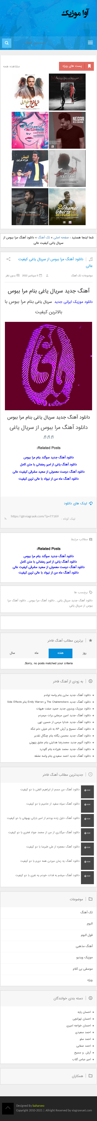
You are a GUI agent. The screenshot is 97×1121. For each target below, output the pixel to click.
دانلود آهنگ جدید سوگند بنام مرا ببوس (49, 457)
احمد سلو (85, 1039)
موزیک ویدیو (84, 957)
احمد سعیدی (83, 1032)
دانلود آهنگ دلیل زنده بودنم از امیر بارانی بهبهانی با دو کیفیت (43, 818)
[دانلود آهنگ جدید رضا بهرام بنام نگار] (67, 130)
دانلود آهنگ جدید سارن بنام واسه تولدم (67, 695)
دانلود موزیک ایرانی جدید (73, 302)
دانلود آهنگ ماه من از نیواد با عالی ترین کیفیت (49, 479)
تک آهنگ (44, 237)
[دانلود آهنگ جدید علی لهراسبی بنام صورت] (30, 130)
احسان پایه (84, 1012)
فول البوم (87, 935)
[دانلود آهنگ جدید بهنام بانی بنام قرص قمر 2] (67, 206)
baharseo (38, 1105)
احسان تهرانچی (82, 1018)
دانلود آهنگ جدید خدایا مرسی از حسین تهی (64, 722)
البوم (90, 924)
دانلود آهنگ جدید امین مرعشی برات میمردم (64, 715)
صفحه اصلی (61, 237)
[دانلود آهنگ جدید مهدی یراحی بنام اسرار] (67, 168)
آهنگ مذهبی (84, 946)
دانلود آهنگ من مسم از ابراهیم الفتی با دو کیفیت (50, 789)
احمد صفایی (83, 1046)
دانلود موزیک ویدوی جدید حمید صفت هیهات (63, 708)
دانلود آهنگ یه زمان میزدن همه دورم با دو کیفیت (50, 861)
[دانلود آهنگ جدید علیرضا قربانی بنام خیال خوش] (30, 92)
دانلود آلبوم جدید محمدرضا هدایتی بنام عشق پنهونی (60, 742)
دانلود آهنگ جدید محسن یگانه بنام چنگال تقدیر (62, 735)
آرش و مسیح (82, 1052)
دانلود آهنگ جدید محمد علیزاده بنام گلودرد (65, 749)
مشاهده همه (11, 66)
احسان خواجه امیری (78, 1025)
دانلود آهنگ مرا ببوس (42, 600)
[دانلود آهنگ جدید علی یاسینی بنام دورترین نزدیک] (30, 206)
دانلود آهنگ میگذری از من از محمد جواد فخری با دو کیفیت (44, 832)
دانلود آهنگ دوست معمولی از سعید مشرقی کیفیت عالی (49, 472)
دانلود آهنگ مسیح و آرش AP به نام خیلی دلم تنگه (61, 729)
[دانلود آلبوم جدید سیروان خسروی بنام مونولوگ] (67, 92)
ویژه (90, 980)
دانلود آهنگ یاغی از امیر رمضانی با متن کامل (48, 464)
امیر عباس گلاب (81, 1059)
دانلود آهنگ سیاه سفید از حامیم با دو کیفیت (53, 803)
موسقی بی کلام (83, 969)
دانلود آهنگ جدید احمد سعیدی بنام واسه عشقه (62, 756)
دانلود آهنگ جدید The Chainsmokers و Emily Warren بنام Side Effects (49, 702)
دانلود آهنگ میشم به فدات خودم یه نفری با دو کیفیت (48, 875)
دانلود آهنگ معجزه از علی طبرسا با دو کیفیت (53, 846)
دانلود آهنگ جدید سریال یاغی (75, 600)
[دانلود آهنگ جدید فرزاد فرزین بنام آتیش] (30, 168)
